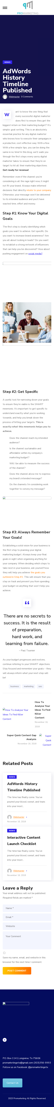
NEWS (7, 62)
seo (40, 686)
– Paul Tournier (27, 650)
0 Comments (27, 96)
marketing (28, 686)
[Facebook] (5, 1040)
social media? (35, 253)
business (14, 686)
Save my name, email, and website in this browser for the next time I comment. (24, 960)
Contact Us (12, 1083)
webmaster (14, 96)
